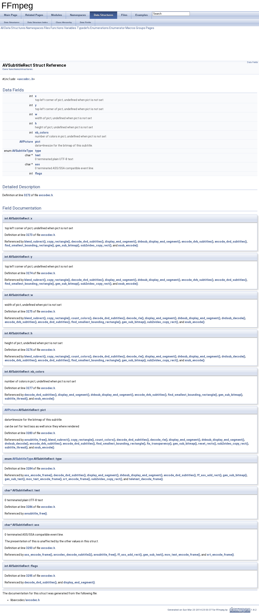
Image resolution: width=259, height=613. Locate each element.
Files (47, 28)
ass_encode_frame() (38, 475)
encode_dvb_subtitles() (197, 241)
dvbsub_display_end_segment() (159, 241)
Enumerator (117, 28)
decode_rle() (135, 318)
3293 (29, 548)
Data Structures (14, 28)
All (2, 28)
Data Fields (252, 62)
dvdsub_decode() (233, 318)
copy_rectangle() (58, 241)
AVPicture (26, 141)
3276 (29, 349)
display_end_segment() (120, 241)
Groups (140, 28)
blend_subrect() (35, 241)
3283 (29, 433)
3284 (29, 468)
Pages (150, 28)
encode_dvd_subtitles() (231, 241)
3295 (29, 575)
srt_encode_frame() (76, 479)
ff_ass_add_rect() (209, 475)
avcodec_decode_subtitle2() (72, 554)
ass (37, 164)
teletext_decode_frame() (146, 479)
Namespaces (35, 28)
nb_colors (42, 132)
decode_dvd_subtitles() (87, 241)
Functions (57, 28)
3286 (29, 506)
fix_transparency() (159, 443)
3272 (27, 195)
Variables (70, 28)
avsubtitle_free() (35, 439)
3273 (29, 234)
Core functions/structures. (17, 69)
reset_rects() (207, 443)
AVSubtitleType (22, 150)
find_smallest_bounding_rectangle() (29, 245)
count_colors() (81, 318)
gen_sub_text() (15, 479)
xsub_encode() (128, 245)
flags (38, 173)
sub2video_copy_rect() (96, 245)
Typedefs (83, 28)
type (38, 150)
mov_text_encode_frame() (44, 479)
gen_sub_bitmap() (67, 245)
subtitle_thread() (16, 398)
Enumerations (99, 28)
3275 (29, 311)
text (37, 155)
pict (37, 141)
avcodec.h (26, 79)
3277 (29, 388)
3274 (29, 273)
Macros (130, 28)
